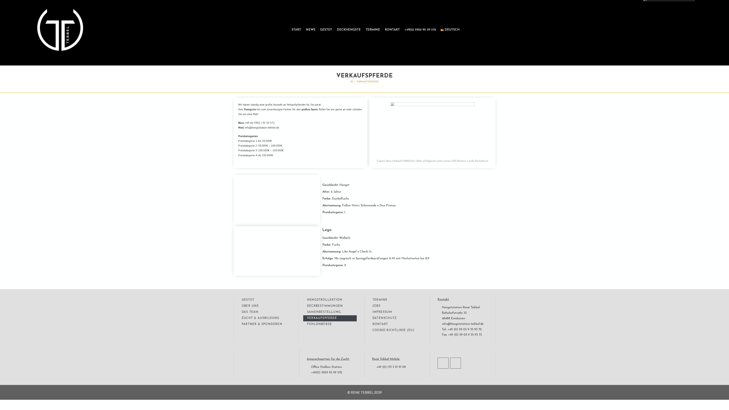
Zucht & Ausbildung (260, 318)
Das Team (250, 312)
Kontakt (392, 29)
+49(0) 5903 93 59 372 (420, 29)
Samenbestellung (324, 312)
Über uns (250, 306)
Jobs (376, 306)
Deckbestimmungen (325, 306)
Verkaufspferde (367, 81)
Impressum (382, 312)
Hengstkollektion (324, 300)
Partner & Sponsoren (262, 324)
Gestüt (326, 29)
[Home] (352, 81)
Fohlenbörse (319, 324)
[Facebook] (443, 363)
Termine (372, 29)
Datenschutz (384, 318)
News (310, 29)
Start (296, 29)
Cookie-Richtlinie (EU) (393, 330)
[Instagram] (455, 363)
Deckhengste (349, 29)
